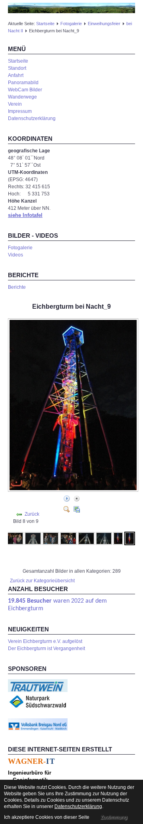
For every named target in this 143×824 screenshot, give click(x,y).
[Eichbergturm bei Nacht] (74, 490)
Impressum (20, 111)
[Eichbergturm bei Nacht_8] (118, 538)
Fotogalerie (71, 23)
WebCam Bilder (25, 90)
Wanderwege (22, 97)
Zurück (32, 514)
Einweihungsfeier (104, 23)
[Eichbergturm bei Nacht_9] (129, 538)
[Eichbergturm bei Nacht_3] (33, 538)
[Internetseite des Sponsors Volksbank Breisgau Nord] (38, 724)
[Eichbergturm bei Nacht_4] (51, 538)
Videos (15, 255)
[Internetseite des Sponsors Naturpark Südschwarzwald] (38, 701)
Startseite (45, 23)
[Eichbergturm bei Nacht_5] (68, 538)
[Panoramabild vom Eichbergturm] (71, 7)
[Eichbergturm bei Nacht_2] (15, 538)
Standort (17, 68)
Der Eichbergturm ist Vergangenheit (46, 648)
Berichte (17, 287)
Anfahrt (15, 75)
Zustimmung (113, 817)
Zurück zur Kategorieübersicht (42, 581)
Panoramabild (23, 82)
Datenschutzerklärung (32, 118)
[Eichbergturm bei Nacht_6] (86, 538)
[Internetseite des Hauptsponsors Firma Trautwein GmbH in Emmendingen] (38, 685)
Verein (15, 104)
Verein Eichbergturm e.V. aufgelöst (45, 641)
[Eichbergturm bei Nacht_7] (104, 538)
